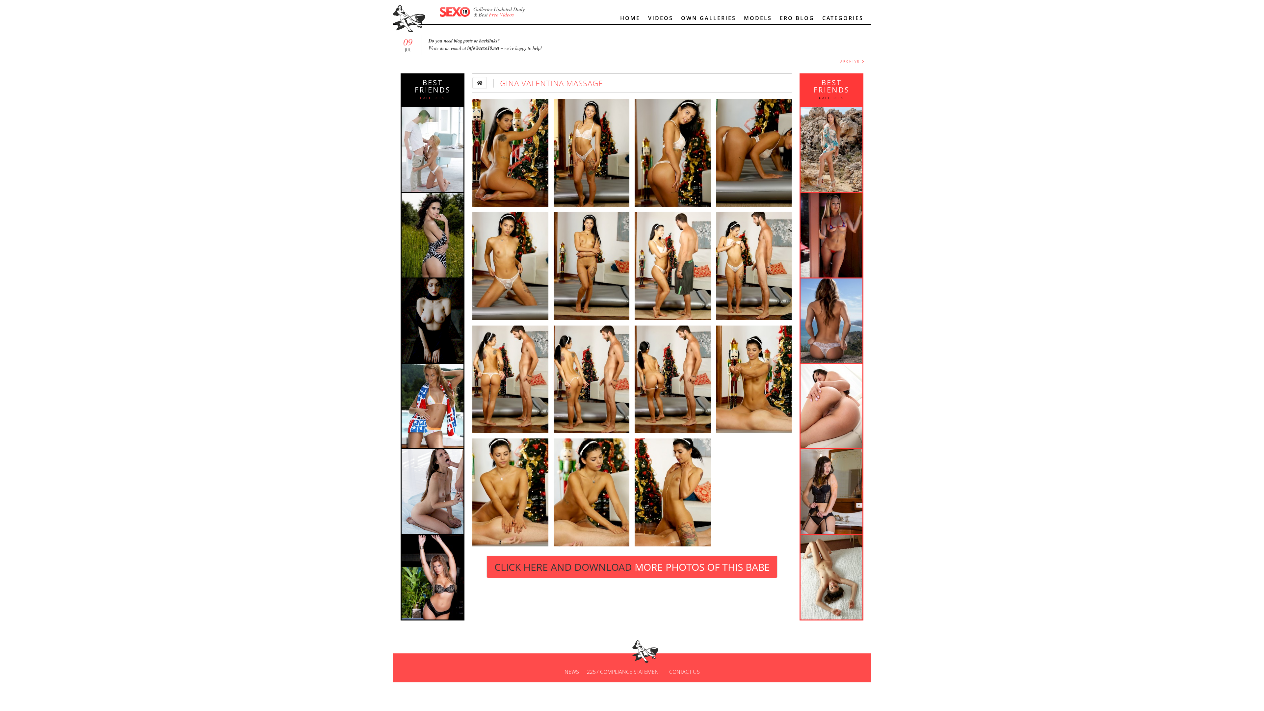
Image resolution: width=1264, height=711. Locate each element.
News (572, 671)
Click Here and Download (632, 567)
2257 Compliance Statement (624, 671)
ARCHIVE (850, 61)
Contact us (684, 671)
